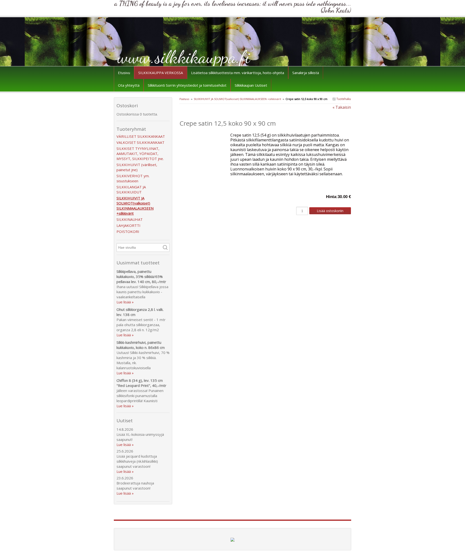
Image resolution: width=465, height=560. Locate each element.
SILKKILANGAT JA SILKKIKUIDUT (131, 189)
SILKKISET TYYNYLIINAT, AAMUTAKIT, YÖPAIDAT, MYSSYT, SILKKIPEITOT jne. (140, 153)
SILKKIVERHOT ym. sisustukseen (132, 178)
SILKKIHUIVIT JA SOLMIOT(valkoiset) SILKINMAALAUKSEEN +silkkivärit (238, 99)
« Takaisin (342, 107)
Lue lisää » (125, 301)
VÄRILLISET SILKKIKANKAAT (140, 136)
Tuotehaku (343, 99)
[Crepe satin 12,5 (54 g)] (204, 135)
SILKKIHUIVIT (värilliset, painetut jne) (136, 167)
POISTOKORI (127, 231)
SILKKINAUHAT (129, 219)
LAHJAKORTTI (128, 225)
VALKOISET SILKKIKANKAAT (140, 142)
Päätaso (184, 99)
